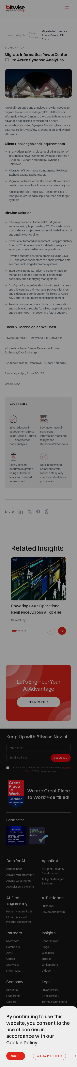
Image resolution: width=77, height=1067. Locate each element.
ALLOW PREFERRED (49, 1056)
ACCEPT (15, 1056)
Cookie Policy (22, 1042)
